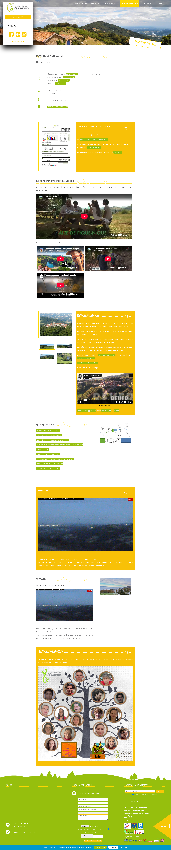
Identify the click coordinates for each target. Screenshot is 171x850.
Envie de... (96, 4)
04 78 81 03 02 (60, 83)
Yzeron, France (18, 25)
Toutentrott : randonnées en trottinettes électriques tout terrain (60, 445)
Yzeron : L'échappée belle (87, 411)
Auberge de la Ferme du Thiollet (48, 454)
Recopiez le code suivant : (93, 832)
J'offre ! (160, 4)
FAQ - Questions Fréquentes (135, 807)
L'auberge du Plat (43, 449)
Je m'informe (111, 4)
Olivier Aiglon (106, 411)
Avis (126, 818)
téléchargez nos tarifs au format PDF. (93, 140)
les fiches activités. (94, 147)
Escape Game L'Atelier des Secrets (49, 435)
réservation (118, 152)
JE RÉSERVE (163, 826)
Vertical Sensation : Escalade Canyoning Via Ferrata (55, 459)
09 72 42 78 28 (68, 77)
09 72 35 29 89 (71, 74)
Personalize (113, 847)
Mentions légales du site (134, 810)
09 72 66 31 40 (63, 80)
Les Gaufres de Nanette (86, 358)
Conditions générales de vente (136, 814)
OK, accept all (101, 847)
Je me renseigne (129, 4)
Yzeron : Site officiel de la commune (50, 464)
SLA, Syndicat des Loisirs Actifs (48, 468)
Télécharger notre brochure (88, 363)
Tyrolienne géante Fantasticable (48, 430)
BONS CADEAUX (18, 41)
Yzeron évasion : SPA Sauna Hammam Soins (53, 440)
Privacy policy (124, 847)
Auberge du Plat (106, 355)
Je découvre (81, 4)
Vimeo (116, 411)
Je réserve (147, 4)
